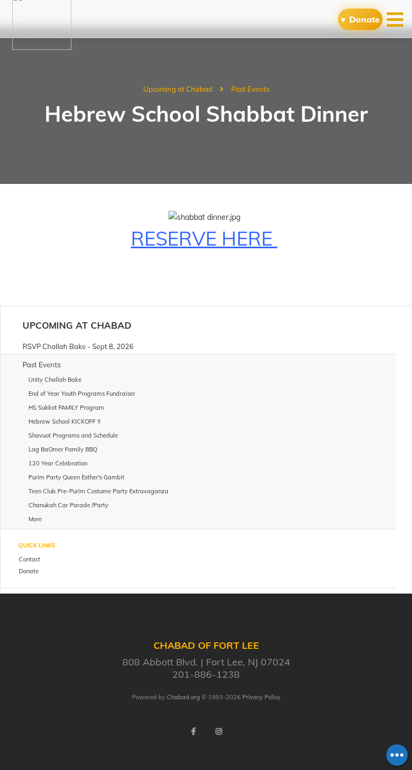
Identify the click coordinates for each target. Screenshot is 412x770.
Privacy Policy (261, 697)
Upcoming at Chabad (177, 89)
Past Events (250, 89)
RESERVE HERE (204, 238)
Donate (364, 19)
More (35, 519)
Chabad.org (183, 697)
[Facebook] (193, 731)
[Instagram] (219, 731)
